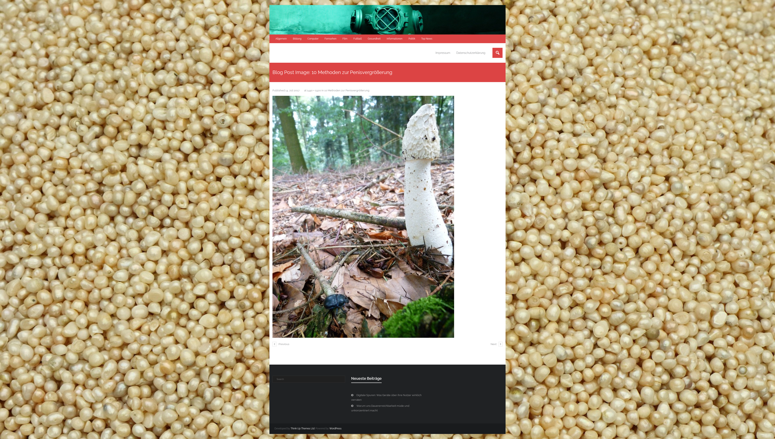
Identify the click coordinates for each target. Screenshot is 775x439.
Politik (411, 38)
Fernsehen (330, 38)
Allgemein (281, 38)
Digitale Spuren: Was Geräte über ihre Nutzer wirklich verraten (386, 397)
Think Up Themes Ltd (302, 428)
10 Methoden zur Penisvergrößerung (346, 90)
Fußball (357, 38)
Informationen (394, 38)
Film (344, 38)
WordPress (335, 428)
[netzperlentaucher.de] (363, 217)
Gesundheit (374, 38)
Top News (426, 38)
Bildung (297, 38)
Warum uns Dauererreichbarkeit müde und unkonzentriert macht (380, 408)
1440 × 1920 (314, 90)
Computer (312, 38)
